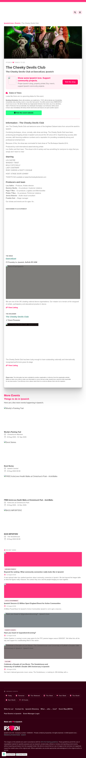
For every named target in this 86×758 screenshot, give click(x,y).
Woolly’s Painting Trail (12, 432)
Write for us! (8, 709)
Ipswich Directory (32, 709)
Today (10, 695)
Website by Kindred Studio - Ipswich (15, 735)
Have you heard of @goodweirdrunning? (20, 633)
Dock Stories (9, 466)
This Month (76, 695)
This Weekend (35, 695)
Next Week (62, 695)
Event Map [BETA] (66, 709)
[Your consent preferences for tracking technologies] (4, 754)
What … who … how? (49, 709)
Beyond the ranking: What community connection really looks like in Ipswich (34, 572)
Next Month (11, 700)
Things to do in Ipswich (16, 399)
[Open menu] (80, 12)
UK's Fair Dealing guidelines (49, 742)
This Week (49, 695)
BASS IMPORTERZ (11, 534)
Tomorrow (21, 695)
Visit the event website (24, 113)
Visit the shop (70, 82)
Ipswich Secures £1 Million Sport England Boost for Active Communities (32, 603)
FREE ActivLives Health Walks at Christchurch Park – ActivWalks (28, 500)
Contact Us (19, 709)
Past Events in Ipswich (12, 713)
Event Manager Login (31, 713)
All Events (25, 700)
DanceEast (11, 259)
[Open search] (75, 12)
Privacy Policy (10, 754)
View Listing (13, 307)
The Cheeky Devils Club (17, 317)
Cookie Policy (22, 754)
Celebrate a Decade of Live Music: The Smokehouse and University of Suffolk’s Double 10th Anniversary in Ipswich (26, 665)
